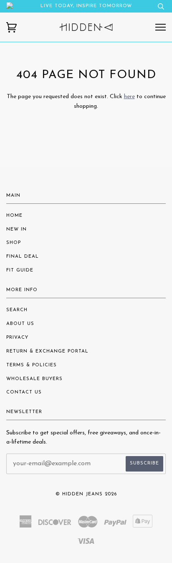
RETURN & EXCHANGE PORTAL (47, 351)
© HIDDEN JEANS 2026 (86, 494)
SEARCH (17, 310)
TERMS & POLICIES (31, 365)
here (129, 97)
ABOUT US (20, 324)
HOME (14, 215)
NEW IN (16, 229)
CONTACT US (24, 392)
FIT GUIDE (19, 270)
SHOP (13, 243)
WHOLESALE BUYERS (34, 379)
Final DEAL (22, 256)
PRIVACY (17, 337)
